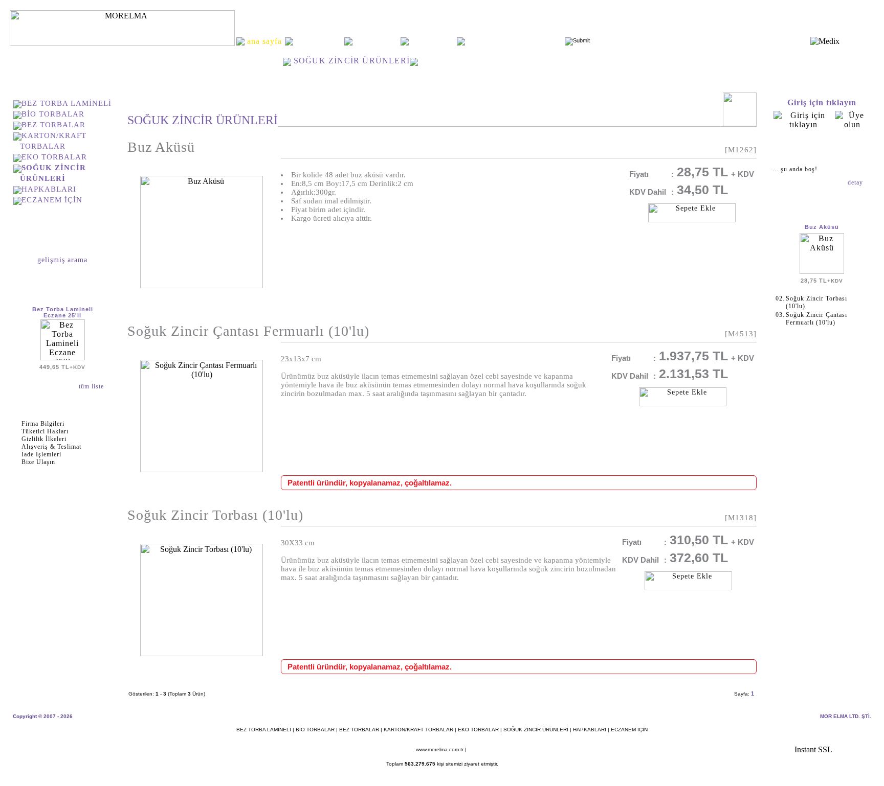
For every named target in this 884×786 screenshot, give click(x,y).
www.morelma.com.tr (439, 749)
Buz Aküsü (161, 147)
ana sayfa (262, 60)
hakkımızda (318, 41)
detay (856, 182)
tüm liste (92, 386)
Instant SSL (813, 749)
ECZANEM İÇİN (51, 200)
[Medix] (824, 41)
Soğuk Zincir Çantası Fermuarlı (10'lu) (248, 331)
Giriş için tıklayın (821, 102)
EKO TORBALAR (54, 157)
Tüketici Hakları (45, 431)
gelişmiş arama (62, 260)
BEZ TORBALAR (53, 125)
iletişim (432, 41)
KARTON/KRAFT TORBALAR (418, 729)
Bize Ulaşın (38, 462)
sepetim (822, 147)
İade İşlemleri (41, 454)
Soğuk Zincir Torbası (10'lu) (215, 515)
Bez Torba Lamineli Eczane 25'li (62, 312)
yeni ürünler (376, 41)
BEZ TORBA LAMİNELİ (66, 103)
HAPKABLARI (48, 189)
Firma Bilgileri (42, 423)
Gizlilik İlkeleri (44, 439)
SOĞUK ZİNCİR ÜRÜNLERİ (535, 729)
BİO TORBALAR (52, 114)
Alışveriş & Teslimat (51, 446)
